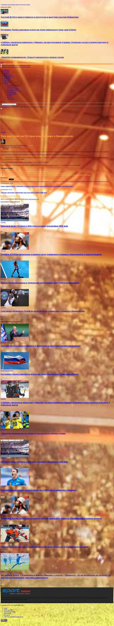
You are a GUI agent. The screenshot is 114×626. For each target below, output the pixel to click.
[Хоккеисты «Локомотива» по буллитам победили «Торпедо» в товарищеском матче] (15, 541)
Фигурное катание (12, 89)
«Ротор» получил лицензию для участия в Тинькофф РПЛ (24, 193)
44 (1, 260)
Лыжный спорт (12, 92)
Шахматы (10, 97)
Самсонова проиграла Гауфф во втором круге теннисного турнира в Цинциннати (43, 311)
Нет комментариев (21, 145)
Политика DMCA (9, 610)
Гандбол (9, 95)
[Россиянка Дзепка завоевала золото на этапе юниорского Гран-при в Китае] (4, 26)
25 (1, 316)
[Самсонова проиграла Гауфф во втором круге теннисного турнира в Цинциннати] (15, 306)
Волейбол (7, 78)
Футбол (6, 72)
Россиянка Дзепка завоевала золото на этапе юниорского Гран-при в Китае (38, 30)
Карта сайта (7, 613)
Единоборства (9, 77)
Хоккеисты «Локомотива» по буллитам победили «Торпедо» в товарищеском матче (44, 547)
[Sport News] (15, 4)
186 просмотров (6, 145)
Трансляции (10, 99)
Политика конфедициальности (13, 617)
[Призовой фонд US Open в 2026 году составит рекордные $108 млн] (15, 221)
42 (1, 288)
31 (1, 379)
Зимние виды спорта (13, 85)
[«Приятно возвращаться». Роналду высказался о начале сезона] (4, 54)
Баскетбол (7, 75)
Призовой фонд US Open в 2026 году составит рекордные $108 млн (34, 226)
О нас (5, 608)
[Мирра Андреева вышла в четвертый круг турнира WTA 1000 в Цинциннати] (15, 277)
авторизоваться (34, 199)
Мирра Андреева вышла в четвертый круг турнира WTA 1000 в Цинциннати (40, 283)
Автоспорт (7, 82)
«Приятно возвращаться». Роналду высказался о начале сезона (32, 57)
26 (1, 583)
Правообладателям (9, 611)
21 (1, 231)
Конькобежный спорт (14, 90)
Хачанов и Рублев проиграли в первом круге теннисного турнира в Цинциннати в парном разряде (51, 254)
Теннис (6, 80)
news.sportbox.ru (13, 178)
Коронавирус (11, 87)
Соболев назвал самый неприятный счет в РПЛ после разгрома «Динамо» (39, 490)
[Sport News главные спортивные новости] (16, 594)
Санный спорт (11, 94)
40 (1, 410)
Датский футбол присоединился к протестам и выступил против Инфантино (40, 17)
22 (1, 439)
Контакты (7, 615)
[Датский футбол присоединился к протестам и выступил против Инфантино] (4, 13)
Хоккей (6, 73)
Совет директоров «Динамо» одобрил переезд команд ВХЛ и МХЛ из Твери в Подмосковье (37, 186)
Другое (6, 83)
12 (1, 351)
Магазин (7, 70)
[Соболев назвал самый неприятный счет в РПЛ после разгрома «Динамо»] (15, 485)
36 (1, 495)
